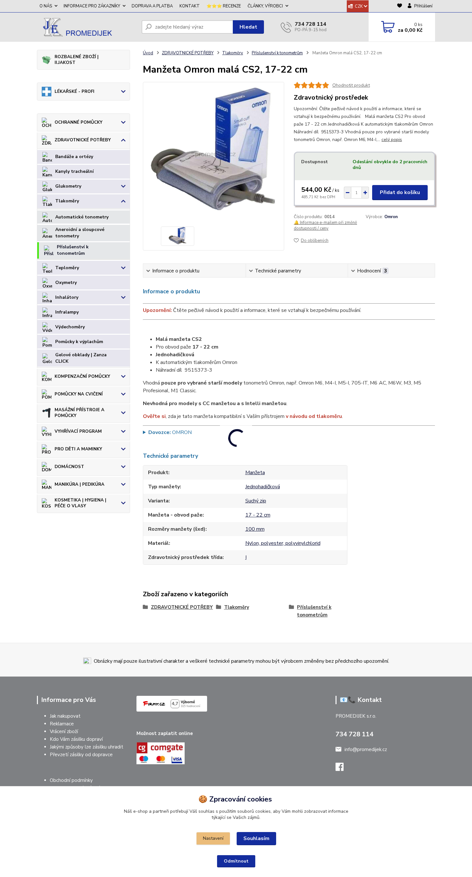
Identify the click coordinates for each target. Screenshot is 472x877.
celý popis (391, 140)
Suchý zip (255, 500)
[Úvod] (86, 27)
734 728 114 (310, 24)
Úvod (148, 53)
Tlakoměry (67, 201)
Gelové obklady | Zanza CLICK (81, 358)
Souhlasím (256, 838)
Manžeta (255, 472)
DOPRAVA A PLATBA (152, 6)
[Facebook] (343, 769)
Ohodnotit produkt (351, 85)
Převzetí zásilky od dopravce (81, 754)
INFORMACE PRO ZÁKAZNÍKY (92, 6)
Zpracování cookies (240, 799)
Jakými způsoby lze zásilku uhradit (86, 747)
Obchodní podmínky (71, 780)
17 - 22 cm (257, 514)
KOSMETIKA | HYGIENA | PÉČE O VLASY (80, 503)
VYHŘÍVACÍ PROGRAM (78, 431)
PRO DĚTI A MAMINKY (78, 449)
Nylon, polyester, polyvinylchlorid (282, 543)
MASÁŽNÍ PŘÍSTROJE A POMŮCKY (79, 413)
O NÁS (45, 6)
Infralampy (67, 312)
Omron (391, 217)
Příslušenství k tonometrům (73, 250)
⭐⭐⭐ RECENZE (223, 6)
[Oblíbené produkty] (400, 7)
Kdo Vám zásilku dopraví (76, 739)
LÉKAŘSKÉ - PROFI (74, 91)
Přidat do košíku (400, 192)
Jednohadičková (262, 486)
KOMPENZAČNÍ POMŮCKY (82, 376)
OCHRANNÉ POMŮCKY (78, 122)
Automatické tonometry (82, 217)
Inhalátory (66, 297)
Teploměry (67, 268)
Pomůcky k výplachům (79, 342)
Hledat (248, 27)
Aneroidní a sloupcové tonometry (79, 232)
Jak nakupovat (65, 716)
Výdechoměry (70, 327)
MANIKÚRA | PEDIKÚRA (79, 484)
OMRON (170, 432)
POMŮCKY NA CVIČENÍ (79, 394)
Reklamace (62, 724)
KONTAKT (189, 6)
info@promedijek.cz (366, 749)
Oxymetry (66, 282)
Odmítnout (236, 861)
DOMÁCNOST (69, 467)
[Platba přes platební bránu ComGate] (160, 753)
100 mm (255, 529)
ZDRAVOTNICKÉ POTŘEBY (83, 140)
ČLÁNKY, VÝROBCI (265, 6)
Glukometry (68, 186)
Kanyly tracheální (74, 171)
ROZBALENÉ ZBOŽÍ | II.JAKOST (77, 60)
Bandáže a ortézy (74, 157)
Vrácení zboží (64, 731)
